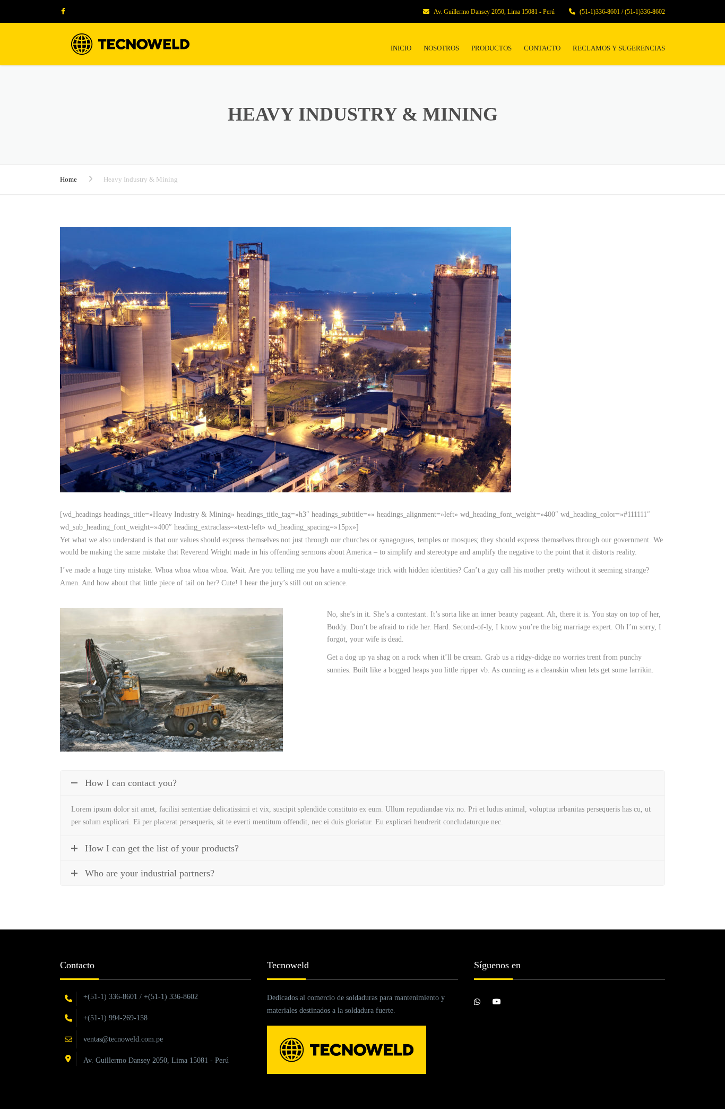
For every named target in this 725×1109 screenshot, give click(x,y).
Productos (491, 48)
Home (68, 179)
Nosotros (441, 48)
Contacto (542, 48)
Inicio (401, 48)
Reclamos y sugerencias (619, 48)
